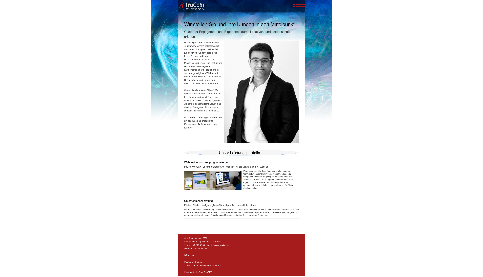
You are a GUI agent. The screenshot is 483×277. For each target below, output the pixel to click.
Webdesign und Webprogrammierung (206, 162)
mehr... (254, 187)
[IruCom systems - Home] (194, 11)
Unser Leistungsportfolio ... (241, 152)
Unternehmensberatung (198, 201)
